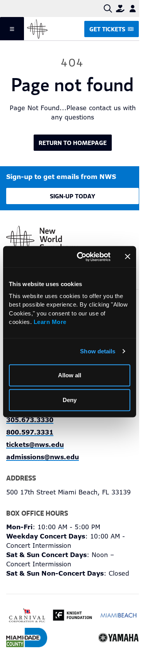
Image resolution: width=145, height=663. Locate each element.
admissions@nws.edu (42, 457)
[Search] (108, 8)
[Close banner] (127, 256)
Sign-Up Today (72, 196)
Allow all (69, 375)
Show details (97, 351)
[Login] (132, 8)
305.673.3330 (29, 420)
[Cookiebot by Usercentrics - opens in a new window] (82, 257)
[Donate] (120, 8)
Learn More (50, 322)
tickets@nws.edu (35, 445)
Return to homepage (73, 142)
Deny (70, 400)
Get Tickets (107, 29)
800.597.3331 (29, 432)
